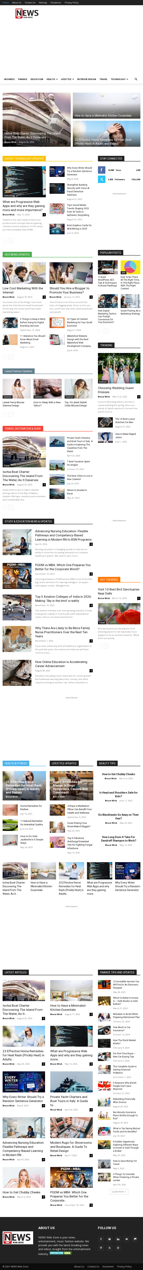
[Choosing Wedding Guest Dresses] (119, 368)
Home (6, 2)
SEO (5, 282)
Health (51, 79)
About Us (16, 2)
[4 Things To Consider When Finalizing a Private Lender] (104, 1177)
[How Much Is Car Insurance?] (104, 1030)
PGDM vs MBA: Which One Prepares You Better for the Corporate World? (63, 567)
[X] (109, 1248)
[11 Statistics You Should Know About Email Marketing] (10, 339)
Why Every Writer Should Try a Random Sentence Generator (79, 171)
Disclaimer (56, 2)
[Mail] (127, 1239)
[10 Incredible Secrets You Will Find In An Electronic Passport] (104, 984)
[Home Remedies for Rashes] (10, 810)
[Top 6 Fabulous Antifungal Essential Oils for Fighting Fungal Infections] (57, 842)
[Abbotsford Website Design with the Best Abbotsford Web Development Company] (57, 339)
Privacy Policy (72, 2)
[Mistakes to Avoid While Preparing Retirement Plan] (104, 1017)
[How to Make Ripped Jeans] (105, 437)
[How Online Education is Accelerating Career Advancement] (17, 673)
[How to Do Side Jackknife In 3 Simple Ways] (10, 840)
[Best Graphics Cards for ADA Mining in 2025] (57, 229)
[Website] (118, 1248)
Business (9, 79)
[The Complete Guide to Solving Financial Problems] (104, 1069)
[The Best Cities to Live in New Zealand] (57, 479)
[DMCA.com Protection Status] (60, 1254)
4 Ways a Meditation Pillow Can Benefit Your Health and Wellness (79, 809)
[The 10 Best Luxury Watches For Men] (105, 422)
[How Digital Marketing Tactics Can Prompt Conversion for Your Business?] (108, 301)
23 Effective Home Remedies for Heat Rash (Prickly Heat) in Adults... (23, 1055)
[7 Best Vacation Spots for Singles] (57, 465)
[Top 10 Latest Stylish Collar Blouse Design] (79, 389)
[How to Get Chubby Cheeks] (24, 1177)
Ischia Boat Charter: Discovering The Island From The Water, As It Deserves (23, 476)
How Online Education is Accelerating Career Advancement (61, 664)
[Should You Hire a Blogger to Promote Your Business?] (71, 273)
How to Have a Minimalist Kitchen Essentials (41, 886)
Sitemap (43, 2)
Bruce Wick (10, 142)
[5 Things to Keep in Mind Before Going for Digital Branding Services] (10, 322)
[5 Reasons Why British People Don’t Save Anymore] (104, 1085)
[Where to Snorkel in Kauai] (57, 494)
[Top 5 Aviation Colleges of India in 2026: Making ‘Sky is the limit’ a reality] (17, 607)
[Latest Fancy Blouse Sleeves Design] (17, 389)
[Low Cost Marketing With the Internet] (24, 273)
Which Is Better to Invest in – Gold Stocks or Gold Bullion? (125, 1001)
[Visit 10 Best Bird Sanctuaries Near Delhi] (119, 613)
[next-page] (11, 240)
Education (37, 79)
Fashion (7, 397)
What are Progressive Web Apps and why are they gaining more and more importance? (24, 206)
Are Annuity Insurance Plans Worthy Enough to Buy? (125, 1115)
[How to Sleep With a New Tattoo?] (48, 389)
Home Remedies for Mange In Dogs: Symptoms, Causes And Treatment (70, 787)
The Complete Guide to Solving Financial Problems (124, 1069)
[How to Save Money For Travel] (104, 1164)
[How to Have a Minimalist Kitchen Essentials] (43, 871)
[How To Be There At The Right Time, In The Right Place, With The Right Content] (131, 267)
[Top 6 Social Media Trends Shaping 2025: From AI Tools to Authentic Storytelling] (57, 208)
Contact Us (30, 2)
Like (138, 170)
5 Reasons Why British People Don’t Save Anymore (124, 1086)
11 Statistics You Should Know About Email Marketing (32, 339)
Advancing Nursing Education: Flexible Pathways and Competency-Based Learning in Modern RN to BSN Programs (63, 535)
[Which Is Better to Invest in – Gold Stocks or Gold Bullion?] (104, 1000)
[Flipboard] (109, 1239)
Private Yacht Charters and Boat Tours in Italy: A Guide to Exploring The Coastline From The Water (80, 445)
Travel (103, 79)
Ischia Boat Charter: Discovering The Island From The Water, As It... (23, 1010)
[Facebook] (101, 1239)
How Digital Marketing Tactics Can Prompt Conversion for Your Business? (107, 316)
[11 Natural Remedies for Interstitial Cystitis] (10, 825)
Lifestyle (66, 79)
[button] (135, 79)
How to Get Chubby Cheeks (118, 774)
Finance (22, 79)
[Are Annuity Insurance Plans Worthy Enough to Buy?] (104, 1115)
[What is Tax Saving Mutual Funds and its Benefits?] (104, 1131)
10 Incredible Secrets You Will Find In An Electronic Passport (126, 984)
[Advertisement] (96, 13)
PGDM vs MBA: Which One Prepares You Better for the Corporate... (69, 1196)
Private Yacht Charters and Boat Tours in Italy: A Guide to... (69, 1101)
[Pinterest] (101, 1248)
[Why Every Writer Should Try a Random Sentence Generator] (57, 171)
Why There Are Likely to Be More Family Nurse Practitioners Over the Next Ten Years (62, 632)
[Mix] (135, 1239)
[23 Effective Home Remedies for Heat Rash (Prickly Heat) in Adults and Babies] (71, 871)
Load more (118, 1191)
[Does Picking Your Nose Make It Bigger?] (57, 827)
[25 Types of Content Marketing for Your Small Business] (57, 322)
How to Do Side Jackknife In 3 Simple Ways (31, 839)
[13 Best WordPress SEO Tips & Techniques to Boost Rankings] (108, 267)
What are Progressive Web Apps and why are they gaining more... (71, 1055)
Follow (136, 179)
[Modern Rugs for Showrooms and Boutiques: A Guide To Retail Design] (71, 1127)
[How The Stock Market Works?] (104, 1043)
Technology (118, 79)
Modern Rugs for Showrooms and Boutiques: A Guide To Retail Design (71, 1147)
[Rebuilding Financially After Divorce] (104, 1102)
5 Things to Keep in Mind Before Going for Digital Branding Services (32, 322)
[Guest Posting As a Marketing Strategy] (131, 301)
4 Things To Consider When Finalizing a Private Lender (126, 1177)
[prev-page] (5, 240)
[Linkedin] (118, 1239)
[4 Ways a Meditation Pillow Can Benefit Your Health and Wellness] (57, 810)
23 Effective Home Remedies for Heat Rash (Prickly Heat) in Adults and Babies (24, 787)
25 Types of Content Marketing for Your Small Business (79, 322)
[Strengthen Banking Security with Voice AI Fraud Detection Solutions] (57, 188)
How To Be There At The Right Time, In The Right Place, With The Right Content (130, 283)
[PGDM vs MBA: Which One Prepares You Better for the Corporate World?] (17, 576)
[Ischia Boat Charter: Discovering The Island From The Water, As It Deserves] (24, 451)
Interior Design (86, 79)
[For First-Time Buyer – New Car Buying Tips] (104, 1056)
